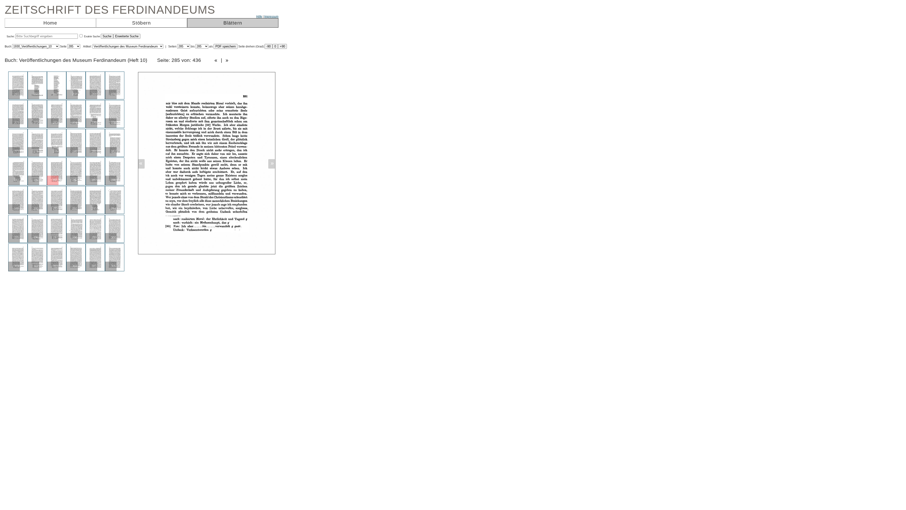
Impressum (271, 16)
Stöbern (141, 23)
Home (50, 23)
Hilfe (259, 16)
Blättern (232, 23)
